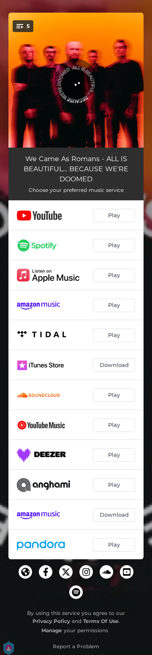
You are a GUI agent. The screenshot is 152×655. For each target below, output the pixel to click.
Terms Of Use (101, 621)
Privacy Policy (51, 621)
